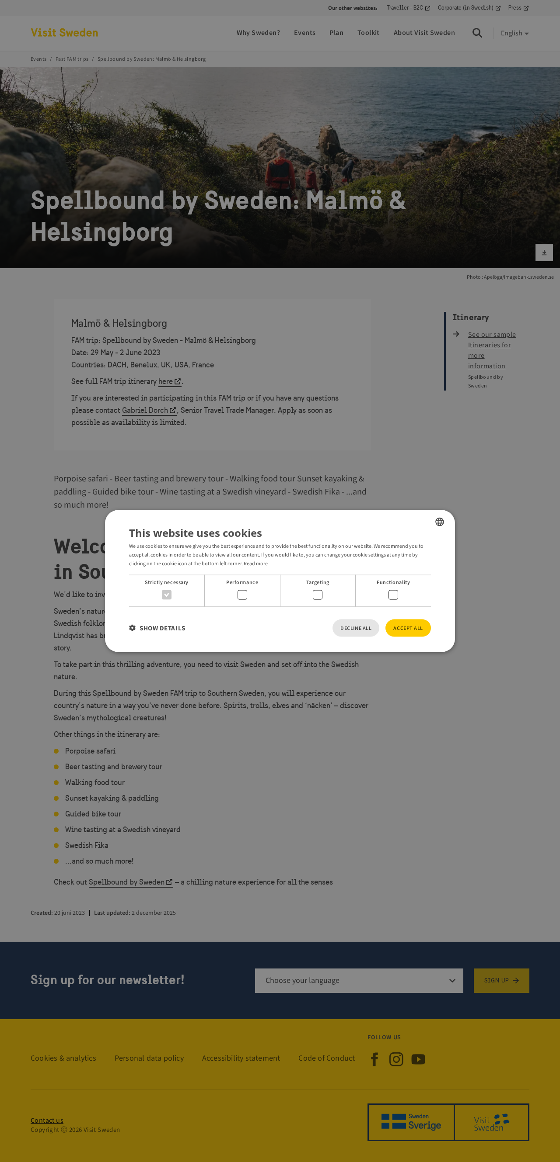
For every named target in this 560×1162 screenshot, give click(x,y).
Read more (256, 563)
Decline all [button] (355, 628)
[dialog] (280, 581)
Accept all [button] (408, 628)
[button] (157, 627)
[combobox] (439, 522)
